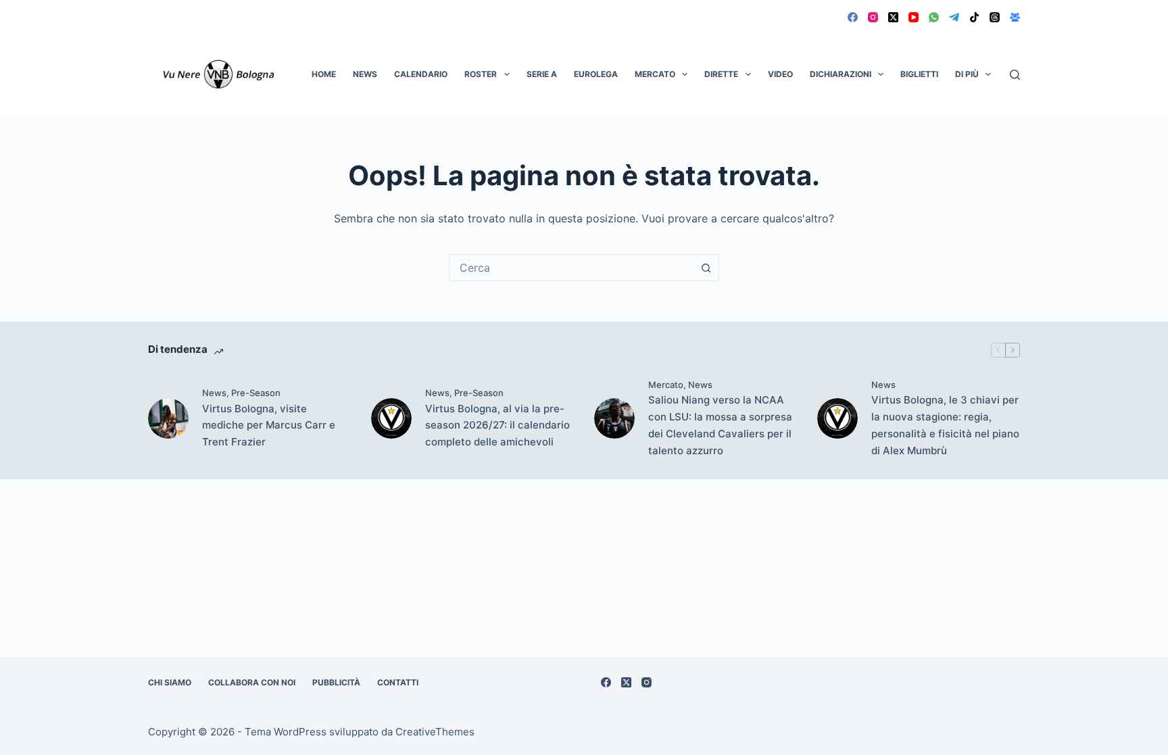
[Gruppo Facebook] (1015, 17)
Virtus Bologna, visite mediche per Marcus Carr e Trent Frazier (268, 425)
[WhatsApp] (934, 17)
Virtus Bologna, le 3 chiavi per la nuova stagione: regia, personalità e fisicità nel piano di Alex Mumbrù (945, 424)
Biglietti (919, 74)
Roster (480, 74)
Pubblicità (336, 682)
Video (780, 74)
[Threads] (995, 17)
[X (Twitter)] (893, 17)
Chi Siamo (169, 682)
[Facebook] (853, 17)
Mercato (655, 74)
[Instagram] (873, 17)
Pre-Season (256, 392)
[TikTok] (974, 17)
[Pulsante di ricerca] (706, 268)
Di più (967, 74)
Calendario (420, 74)
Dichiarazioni (840, 74)
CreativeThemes (434, 731)
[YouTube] (913, 17)
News (365, 74)
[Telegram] (954, 17)
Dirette (721, 74)
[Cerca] (1015, 75)
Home (324, 74)
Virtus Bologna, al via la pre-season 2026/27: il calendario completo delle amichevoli (497, 425)
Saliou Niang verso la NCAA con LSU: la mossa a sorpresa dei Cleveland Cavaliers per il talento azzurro (720, 424)
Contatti (397, 682)
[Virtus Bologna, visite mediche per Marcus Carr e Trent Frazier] (168, 418)
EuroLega (596, 74)
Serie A (542, 74)
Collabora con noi (251, 682)
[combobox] (571, 267)
